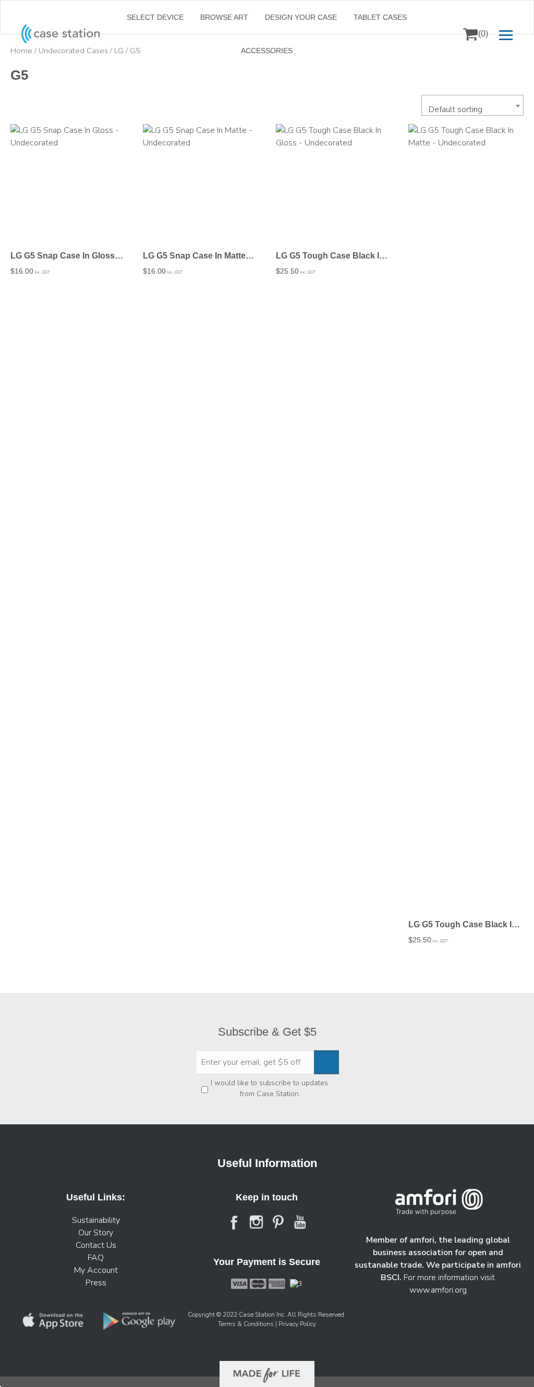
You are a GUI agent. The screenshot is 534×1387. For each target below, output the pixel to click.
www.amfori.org (438, 1290)
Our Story (95, 1232)
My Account (96, 1270)
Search (445, 34)
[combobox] (472, 105)
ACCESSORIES (267, 50)
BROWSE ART (224, 17)
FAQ (96, 1257)
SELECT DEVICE (155, 17)
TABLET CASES (380, 17)
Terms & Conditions (246, 1324)
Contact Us (96, 1245)
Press (96, 1282)
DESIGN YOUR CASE (301, 17)
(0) (483, 33)
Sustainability (96, 1220)
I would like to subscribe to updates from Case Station (269, 1088)
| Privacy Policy (295, 1324)
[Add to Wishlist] (23, 139)
